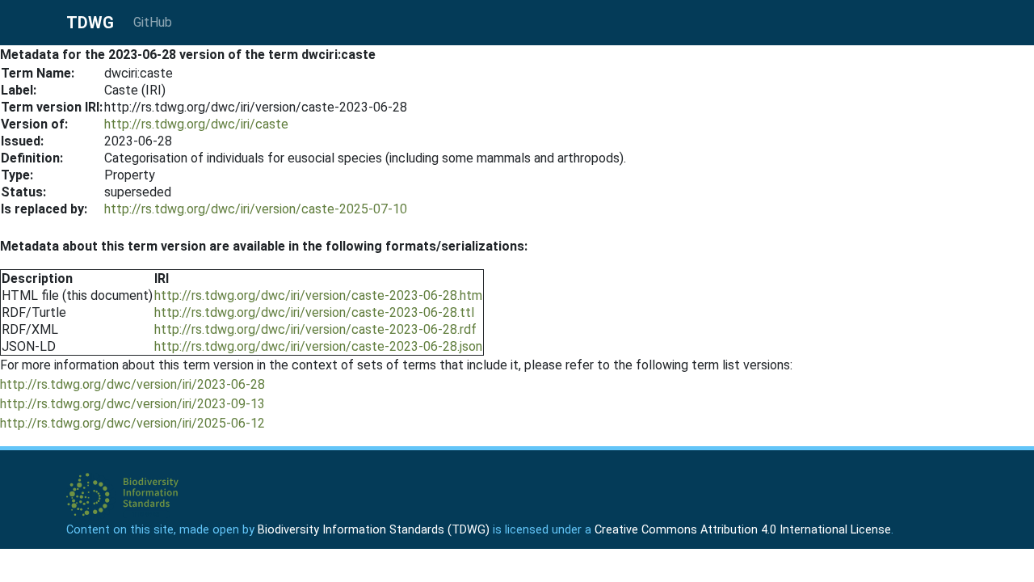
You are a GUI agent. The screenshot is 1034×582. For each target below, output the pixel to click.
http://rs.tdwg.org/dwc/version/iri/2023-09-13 (132, 403)
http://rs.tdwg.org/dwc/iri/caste (196, 124)
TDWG (90, 22)
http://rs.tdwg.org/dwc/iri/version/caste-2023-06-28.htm (318, 295)
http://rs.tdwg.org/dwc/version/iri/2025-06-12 (132, 423)
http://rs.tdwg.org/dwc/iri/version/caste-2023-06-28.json (318, 346)
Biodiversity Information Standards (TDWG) (374, 530)
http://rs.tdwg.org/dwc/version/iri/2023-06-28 (132, 384)
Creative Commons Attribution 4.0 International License (743, 530)
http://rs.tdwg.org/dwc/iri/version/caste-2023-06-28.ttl (314, 312)
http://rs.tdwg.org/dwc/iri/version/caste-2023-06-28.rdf (315, 329)
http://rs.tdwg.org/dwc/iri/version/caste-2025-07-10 (255, 209)
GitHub (152, 22)
